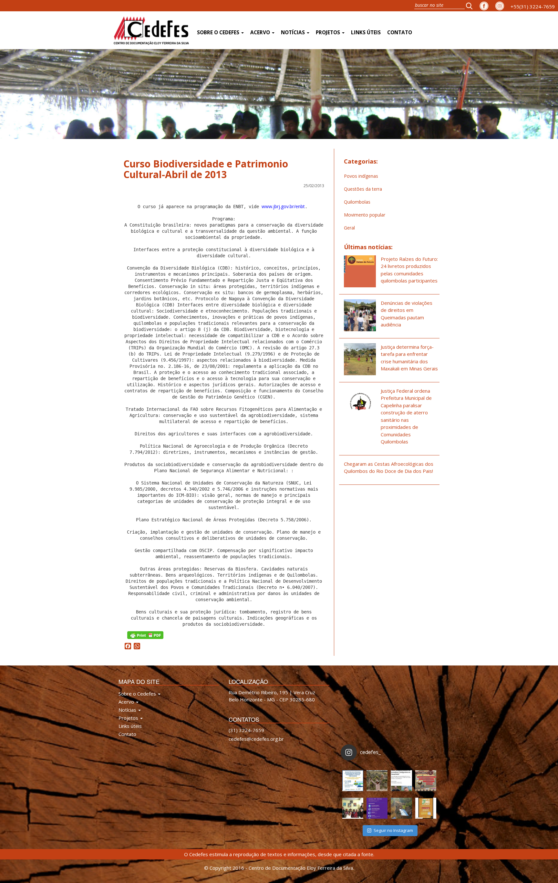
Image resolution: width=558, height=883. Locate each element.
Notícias (293, 32)
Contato (399, 32)
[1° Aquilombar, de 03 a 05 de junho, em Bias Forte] (425, 780)
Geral (349, 228)
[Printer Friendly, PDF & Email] (145, 635)
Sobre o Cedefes (219, 32)
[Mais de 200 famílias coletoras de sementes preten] (377, 780)
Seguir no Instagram (393, 830)
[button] (471, 5)
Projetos (328, 32)
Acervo (260, 32)
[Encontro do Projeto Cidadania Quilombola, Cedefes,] (352, 808)
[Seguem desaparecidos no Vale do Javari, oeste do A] (401, 780)
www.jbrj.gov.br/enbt (283, 206)
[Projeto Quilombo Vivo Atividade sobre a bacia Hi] (401, 808)
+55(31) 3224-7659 (533, 6)
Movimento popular (364, 215)
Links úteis (366, 32)
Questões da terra (363, 189)
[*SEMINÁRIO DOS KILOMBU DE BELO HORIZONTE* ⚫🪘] (425, 808)
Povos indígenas (361, 176)
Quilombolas (357, 202)
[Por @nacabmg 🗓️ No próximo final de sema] (352, 780)
